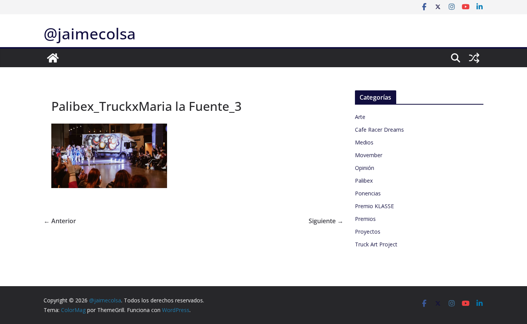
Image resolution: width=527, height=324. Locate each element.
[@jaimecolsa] (53, 58)
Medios (364, 142)
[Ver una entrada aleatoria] (474, 58)
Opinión (364, 167)
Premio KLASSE (374, 206)
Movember (368, 155)
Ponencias (368, 193)
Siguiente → (326, 221)
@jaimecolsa (90, 33)
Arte (360, 116)
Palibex (364, 180)
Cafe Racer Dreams (379, 129)
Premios (365, 218)
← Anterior (60, 221)
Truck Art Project (376, 244)
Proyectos (367, 231)
